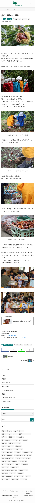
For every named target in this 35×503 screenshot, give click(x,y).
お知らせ (4, 379)
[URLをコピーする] (30, 350)
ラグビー (23, 479)
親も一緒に (6, 440)
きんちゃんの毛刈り (8, 449)
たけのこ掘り (12, 461)
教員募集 (26, 495)
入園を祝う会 (23, 470)
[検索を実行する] (32, 420)
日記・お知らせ (5, 491)
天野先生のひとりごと (8, 398)
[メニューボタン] (3, 3)
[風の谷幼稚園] (17, 3)
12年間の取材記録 (7, 390)
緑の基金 (28, 493)
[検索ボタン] (31, 3)
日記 (5, 19)
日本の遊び (14, 467)
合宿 (4, 443)
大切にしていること (20, 491)
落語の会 (15, 479)
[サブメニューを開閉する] (31, 375)
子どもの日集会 (7, 452)
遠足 (4, 437)
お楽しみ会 (20, 437)
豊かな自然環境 (29, 491)
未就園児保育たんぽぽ (7, 495)
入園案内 (15, 495)
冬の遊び (17, 452)
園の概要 (15, 497)
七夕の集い (23, 461)
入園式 (5, 473)
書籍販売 (31, 495)
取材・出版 (5, 386)
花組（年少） (6, 434)
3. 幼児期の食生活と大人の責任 (22, 321)
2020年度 (9, 19)
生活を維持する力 (7, 458)
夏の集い (25, 464)
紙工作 (18, 446)
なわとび (5, 467)
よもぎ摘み (5, 479)
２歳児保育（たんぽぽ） (9, 470)
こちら (24, 338)
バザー (12, 473)
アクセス (21, 495)
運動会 (11, 437)
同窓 (17, 464)
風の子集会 (23, 440)
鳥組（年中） (18, 431)
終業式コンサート (19, 455)
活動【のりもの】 (7, 446)
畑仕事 (20, 473)
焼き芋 (28, 476)
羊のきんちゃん (7, 476)
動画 (3, 394)
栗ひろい (24, 19)
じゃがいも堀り (7, 455)
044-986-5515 (12, 336)
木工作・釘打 (18, 476)
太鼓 (4, 461)
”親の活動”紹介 (6, 401)
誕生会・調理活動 (7, 464)
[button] (5, 350)
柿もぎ (14, 440)
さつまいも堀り (27, 452)
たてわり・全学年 (19, 434)
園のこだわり (6, 383)
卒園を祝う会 (26, 458)
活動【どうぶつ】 (14, 443)
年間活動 (12, 491)
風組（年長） (18, 19)
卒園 (17, 458)
